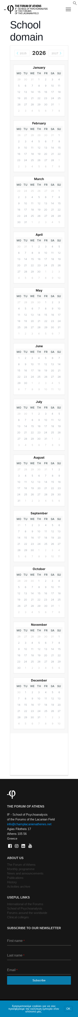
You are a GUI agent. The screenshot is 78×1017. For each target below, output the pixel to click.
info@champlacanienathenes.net (29, 824)
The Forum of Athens (21, 864)
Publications (15, 877)
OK (68, 1008)
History (12, 882)
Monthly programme (21, 869)
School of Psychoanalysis (24, 908)
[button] (75, 4)
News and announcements (25, 873)
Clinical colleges (18, 917)
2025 (23, 53)
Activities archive (18, 886)
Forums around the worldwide (27, 913)
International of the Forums (25, 904)
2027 (55, 53)
